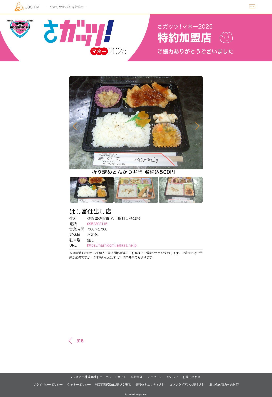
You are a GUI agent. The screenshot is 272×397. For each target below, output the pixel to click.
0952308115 (97, 224)
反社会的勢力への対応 (224, 384)
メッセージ (154, 377)
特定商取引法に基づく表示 (113, 384)
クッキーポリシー (79, 384)
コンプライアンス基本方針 (187, 384)
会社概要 (137, 377)
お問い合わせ (191, 377)
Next (195, 126)
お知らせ (172, 377)
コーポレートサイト (113, 377)
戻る (80, 341)
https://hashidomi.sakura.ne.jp (112, 245)
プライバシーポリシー (48, 384)
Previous (76, 126)
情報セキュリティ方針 (150, 384)
